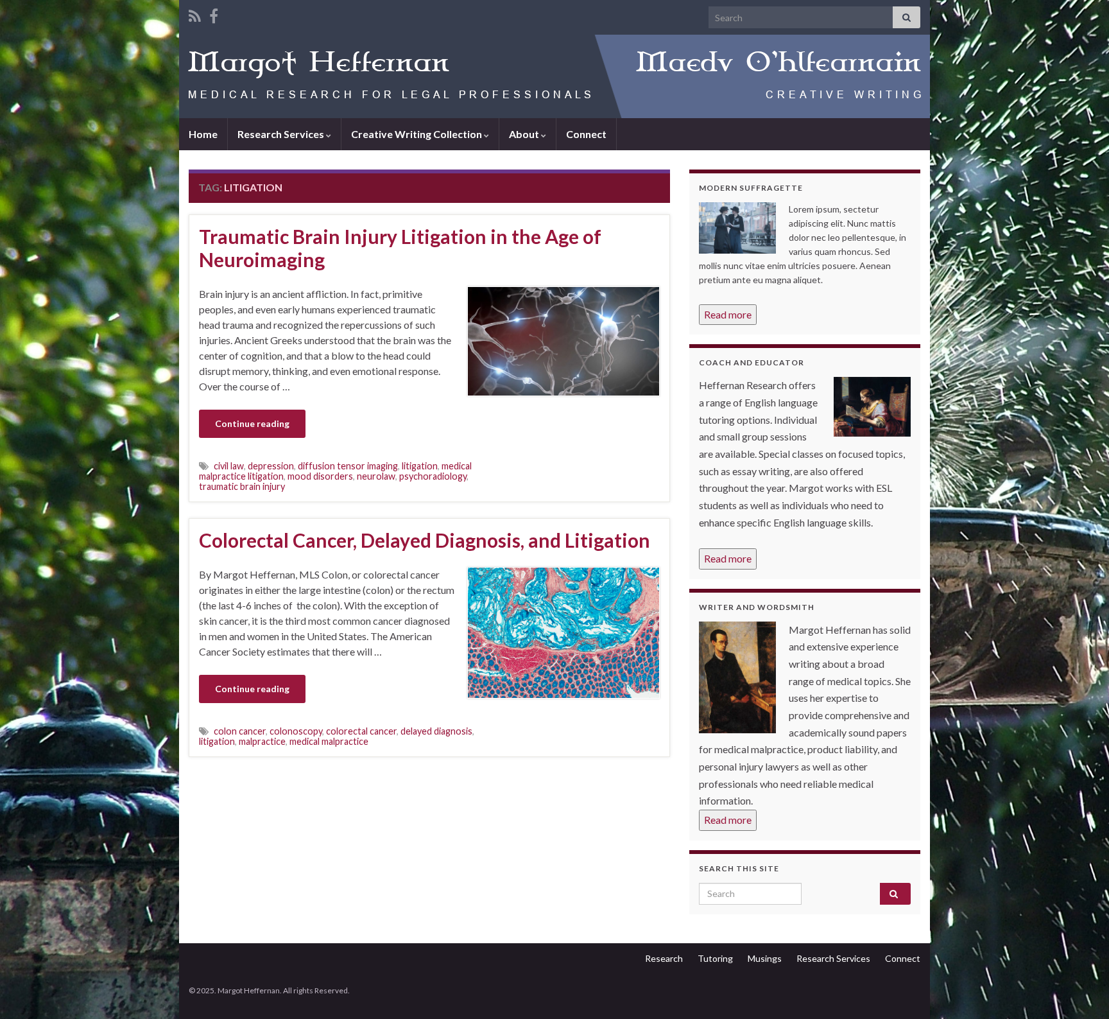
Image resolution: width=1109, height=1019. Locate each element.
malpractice (262, 741)
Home (203, 134)
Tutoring (715, 958)
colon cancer (240, 731)
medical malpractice (328, 741)
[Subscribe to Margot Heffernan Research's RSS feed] (195, 13)
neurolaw (376, 476)
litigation (420, 465)
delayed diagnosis (436, 731)
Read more (728, 314)
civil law (229, 465)
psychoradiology (433, 476)
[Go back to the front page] (554, 76)
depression (271, 465)
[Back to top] (1080, 990)
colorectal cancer (361, 731)
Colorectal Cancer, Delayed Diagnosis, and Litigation (424, 540)
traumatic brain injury (242, 486)
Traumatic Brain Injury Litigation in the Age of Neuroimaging (400, 248)
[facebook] (213, 13)
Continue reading (252, 423)
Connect (586, 134)
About (525, 134)
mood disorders (320, 476)
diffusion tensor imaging (348, 465)
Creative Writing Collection (417, 134)
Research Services (281, 134)
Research (664, 958)
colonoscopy (296, 731)
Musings (765, 958)
